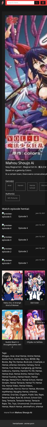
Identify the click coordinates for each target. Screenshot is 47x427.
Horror (17, 388)
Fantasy (30, 365)
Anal (9, 185)
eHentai (13, 365)
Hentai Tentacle (17, 382)
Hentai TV (30, 382)
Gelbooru (6, 370)
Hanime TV (25, 370)
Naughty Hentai (21, 391)
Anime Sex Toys (21, 359)
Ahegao (5, 356)
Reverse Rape (8, 397)
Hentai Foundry (9, 376)
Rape (41, 394)
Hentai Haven (24, 376)
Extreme (22, 365)
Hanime (15, 370)
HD (33, 370)
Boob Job (28, 362)
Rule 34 (19, 397)
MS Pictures (13, 198)
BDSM (32, 359)
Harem (20, 185)
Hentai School (32, 186)
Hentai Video (12, 385)
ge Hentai (36, 368)
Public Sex (33, 394)
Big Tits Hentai (16, 362)
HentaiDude (7, 388)
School (27, 397)
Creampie (37, 362)
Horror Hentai (28, 388)
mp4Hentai (7, 391)
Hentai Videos (25, 385)
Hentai (38, 370)
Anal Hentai (20, 356)
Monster (40, 388)
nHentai (33, 391)
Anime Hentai (33, 356)
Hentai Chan (33, 373)
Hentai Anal (7, 373)
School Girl (36, 397)
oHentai (6, 394)
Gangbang (26, 368)
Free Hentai (14, 368)
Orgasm (23, 394)
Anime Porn (7, 359)
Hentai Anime (20, 373)
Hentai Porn (15, 379)
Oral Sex (14, 394)
